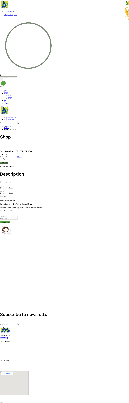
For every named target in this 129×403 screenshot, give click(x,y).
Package (2, 157)
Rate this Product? (6, 211)
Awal (9, 95)
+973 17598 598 (9, 11)
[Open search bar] (1, 75)
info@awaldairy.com (10, 15)
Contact (6, 103)
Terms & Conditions (6, 357)
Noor (9, 98)
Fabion (10, 97)
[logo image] (4, 114)
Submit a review (5, 222)
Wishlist (2, 345)
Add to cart (4, 162)
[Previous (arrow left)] (1, 402)
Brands (6, 93)
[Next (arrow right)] (2, 402)
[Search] (1, 79)
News (5, 102)
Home (5, 90)
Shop (5, 100)
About (6, 92)
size (3, 155)
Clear (18, 157)
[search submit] (18, 123)
